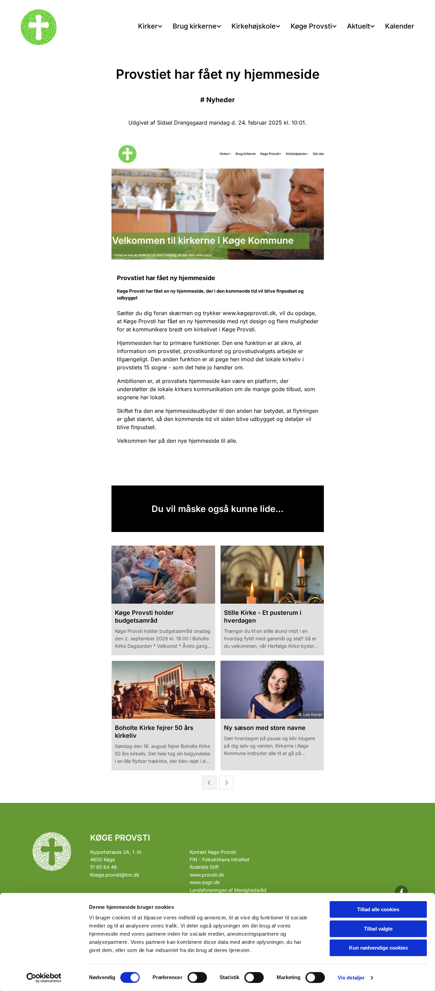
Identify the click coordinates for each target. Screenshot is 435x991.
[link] (150, 27)
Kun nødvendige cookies (378, 948)
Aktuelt (358, 26)
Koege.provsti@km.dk (114, 875)
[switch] (197, 977)
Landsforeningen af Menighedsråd (228, 890)
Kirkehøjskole (253, 26)
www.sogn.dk (205, 882)
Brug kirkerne (194, 26)
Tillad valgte (378, 929)
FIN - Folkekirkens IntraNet (219, 859)
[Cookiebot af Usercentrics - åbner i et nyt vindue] (44, 978)
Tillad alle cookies (378, 909)
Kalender (399, 26)
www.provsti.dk (207, 875)
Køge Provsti (311, 26)
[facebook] (401, 892)
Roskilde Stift (204, 867)
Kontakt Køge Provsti (213, 852)
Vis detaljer (351, 977)
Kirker (148, 26)
